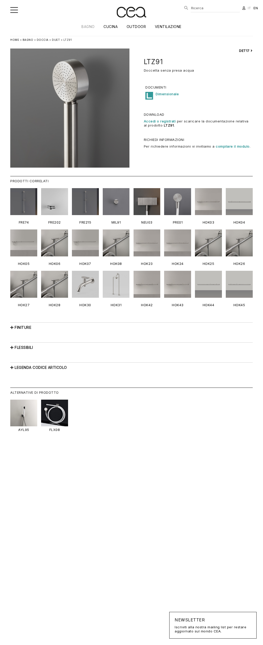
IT (249, 8)
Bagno (88, 26)
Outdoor (136, 26)
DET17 (245, 51)
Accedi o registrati (160, 121)
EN (255, 8)
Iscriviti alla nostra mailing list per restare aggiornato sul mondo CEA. (210, 625)
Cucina (111, 26)
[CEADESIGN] (131, 21)
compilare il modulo (233, 146)
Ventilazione (168, 26)
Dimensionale (167, 94)
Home (14, 39)
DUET (56, 39)
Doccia (43, 39)
